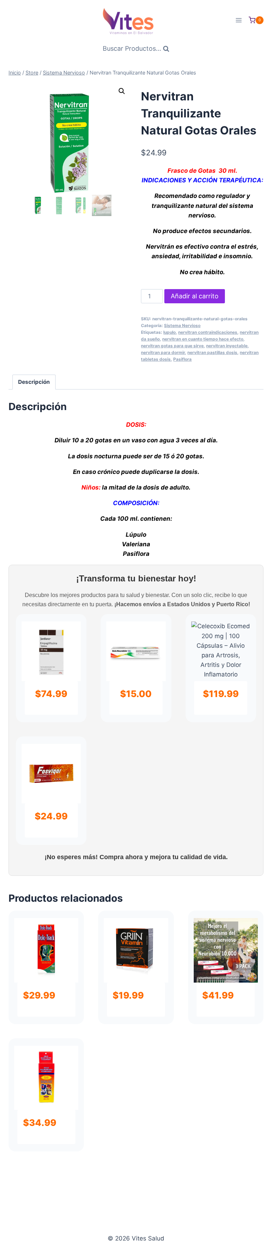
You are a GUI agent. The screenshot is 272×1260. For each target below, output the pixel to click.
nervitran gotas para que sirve (172, 345)
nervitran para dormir (163, 352)
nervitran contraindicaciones (207, 332)
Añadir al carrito (195, 296)
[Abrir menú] (238, 20)
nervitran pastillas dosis (212, 352)
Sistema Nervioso (182, 325)
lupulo (169, 332)
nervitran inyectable (227, 345)
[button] (121, 91)
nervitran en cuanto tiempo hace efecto (202, 339)
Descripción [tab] (34, 381)
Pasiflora (182, 359)
